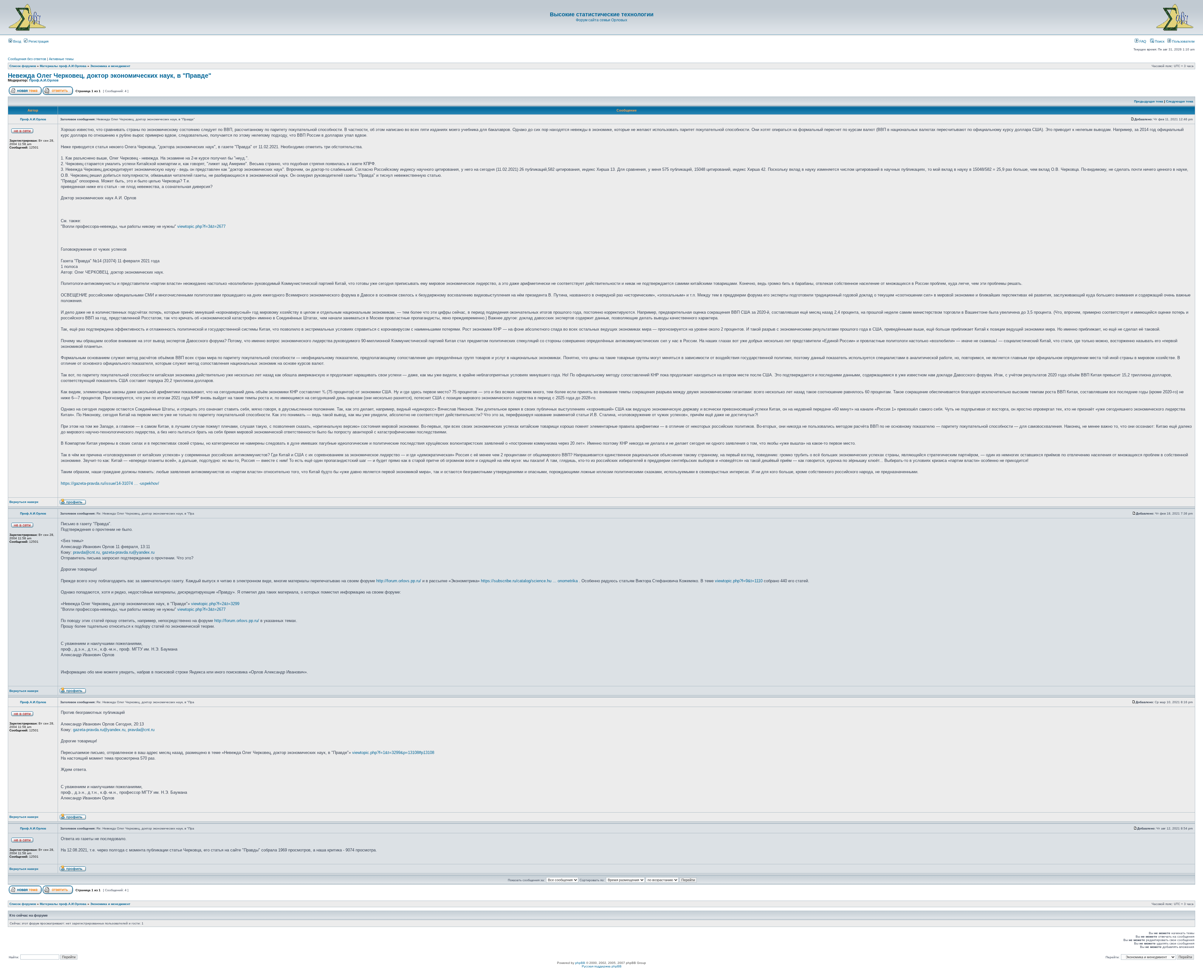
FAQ (1142, 41)
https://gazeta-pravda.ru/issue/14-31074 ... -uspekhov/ (110, 483)
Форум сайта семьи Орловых (601, 20)
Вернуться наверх (24, 502)
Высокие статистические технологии (602, 14)
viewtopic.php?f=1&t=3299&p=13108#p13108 (393, 752)
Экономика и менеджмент (110, 66)
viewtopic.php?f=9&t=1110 (739, 580)
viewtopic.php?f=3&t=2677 (201, 226)
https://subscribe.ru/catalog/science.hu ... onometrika (529, 580)
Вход (16, 41)
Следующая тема (1179, 101)
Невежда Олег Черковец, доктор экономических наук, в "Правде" (109, 75)
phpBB (580, 963)
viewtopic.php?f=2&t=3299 (215, 603)
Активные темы (61, 59)
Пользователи (1183, 41)
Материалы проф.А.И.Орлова (63, 66)
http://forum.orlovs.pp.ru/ (398, 580)
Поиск (1159, 41)
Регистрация (38, 41)
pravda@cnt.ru (86, 552)
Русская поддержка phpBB (602, 966)
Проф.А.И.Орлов (44, 80)
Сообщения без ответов (27, 59)
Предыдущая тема (1148, 101)
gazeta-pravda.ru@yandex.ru (128, 552)
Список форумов (22, 66)
